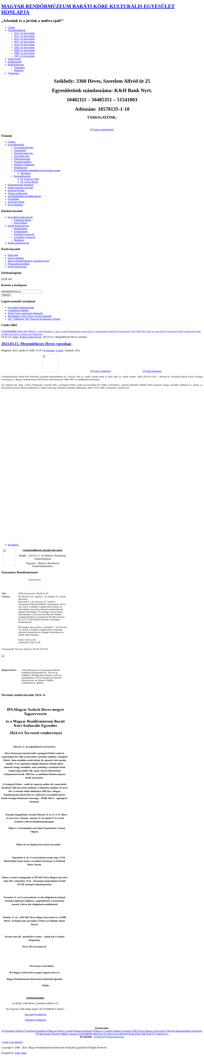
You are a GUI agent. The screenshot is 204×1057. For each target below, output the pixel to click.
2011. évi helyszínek (24, 41)
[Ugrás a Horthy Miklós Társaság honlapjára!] (64, 1034)
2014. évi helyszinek (24, 33)
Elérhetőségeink (22, 159)
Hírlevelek (13, 255)
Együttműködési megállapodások (24, 196)
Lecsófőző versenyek (24, 237)
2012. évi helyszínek (24, 39)
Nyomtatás (49, 350)
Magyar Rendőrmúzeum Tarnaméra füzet (28, 261)
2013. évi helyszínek (24, 36)
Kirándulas (48, 331)
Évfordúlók (13, 199)
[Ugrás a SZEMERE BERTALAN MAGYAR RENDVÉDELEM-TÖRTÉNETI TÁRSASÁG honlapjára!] (123, 1034)
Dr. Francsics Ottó (29, 179)
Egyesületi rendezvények (20, 217)
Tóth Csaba (20, 1053)
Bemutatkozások (22, 176)
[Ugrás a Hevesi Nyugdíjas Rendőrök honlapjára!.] (30, 1031)
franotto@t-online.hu (35, 1020)
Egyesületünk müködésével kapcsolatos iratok (37, 170)
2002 (143, 331)
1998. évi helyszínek (24, 53)
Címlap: (12, 141)
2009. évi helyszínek (24, 47)
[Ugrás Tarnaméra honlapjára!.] (8, 1031)
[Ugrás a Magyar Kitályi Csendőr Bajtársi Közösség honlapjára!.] (69, 1031)
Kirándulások (21, 231)
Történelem (13, 73)
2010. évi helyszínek (24, 44)
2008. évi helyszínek (24, 50)
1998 (138, 331)
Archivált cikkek (16, 202)
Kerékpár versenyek (24, 234)
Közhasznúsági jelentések (20, 184)
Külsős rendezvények (18, 243)
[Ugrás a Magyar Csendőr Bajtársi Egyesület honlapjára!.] (112, 1031)
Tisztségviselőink (22, 161)
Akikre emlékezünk (17, 193)
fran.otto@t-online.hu (35, 1014)
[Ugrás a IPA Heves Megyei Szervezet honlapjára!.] (148, 1031)
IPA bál (112, 331)
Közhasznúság (102, 331)
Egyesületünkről (16, 144)
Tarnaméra (19, 67)
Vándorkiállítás (9, 331)
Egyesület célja (21, 156)
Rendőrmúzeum (16, 64)
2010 (133, 331)
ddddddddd (7, 291)
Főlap (15, 337)
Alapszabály (20, 150)
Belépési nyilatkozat (24, 164)
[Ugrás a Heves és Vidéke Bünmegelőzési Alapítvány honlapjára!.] (184, 1031)
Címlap (11, 27)
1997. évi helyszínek (24, 56)
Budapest (18, 70)
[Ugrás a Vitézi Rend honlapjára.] (43, 1034)
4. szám (63, 331)
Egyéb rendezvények (18, 225)
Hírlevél (32, 331)
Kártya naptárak (16, 258)
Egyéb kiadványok (17, 266)
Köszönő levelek (16, 190)
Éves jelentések (15, 204)
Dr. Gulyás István (29, 182)
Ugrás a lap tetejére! (12, 1042)
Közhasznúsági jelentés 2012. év (81, 331)
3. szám (56, 331)
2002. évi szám (152, 331)
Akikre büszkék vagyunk (20, 187)
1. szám (39, 331)
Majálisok (19, 240)
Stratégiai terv (21, 167)
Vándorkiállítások (17, 30)
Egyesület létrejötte (23, 147)
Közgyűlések (20, 223)
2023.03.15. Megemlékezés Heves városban (36, 344)
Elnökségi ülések (22, 220)
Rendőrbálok (20, 228)
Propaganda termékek (18, 263)
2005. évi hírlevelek (168, 331)
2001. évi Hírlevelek (23, 334)
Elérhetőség (38, 334)
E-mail (59, 350)
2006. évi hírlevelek (186, 331)
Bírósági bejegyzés (23, 153)
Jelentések (25, 173)
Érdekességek (15, 61)
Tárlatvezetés (14, 59)
